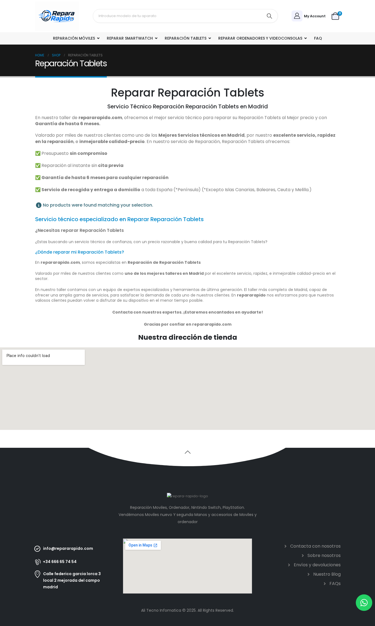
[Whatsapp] (364, 602)
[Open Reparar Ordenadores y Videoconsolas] (305, 38)
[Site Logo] (57, 16)
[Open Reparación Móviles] (98, 38)
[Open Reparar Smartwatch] (156, 38)
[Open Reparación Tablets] (210, 38)
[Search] (269, 16)
